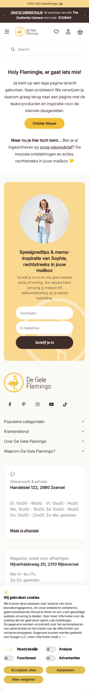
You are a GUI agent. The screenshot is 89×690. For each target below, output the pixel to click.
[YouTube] (51, 404)
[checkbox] (9, 649)
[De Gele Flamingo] (27, 32)
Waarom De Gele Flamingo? (29, 451)
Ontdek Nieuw (44, 123)
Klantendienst (16, 431)
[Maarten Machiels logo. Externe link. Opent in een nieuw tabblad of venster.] (6, 592)
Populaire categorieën (24, 421)
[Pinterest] (24, 404)
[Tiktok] (65, 404)
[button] (6, 32)
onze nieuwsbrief (56, 147)
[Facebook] (10, 404)
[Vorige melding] (4, 15)
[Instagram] (38, 404)
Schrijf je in (44, 342)
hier (63, 637)
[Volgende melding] (85, 15)
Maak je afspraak (24, 530)
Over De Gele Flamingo (25, 441)
